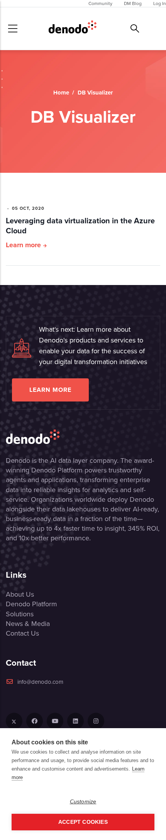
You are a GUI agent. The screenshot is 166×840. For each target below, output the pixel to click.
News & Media (28, 624)
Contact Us (22, 633)
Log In (159, 3)
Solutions (20, 614)
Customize (83, 802)
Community (100, 3)
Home (61, 92)
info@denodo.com (40, 682)
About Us (20, 594)
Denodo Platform (31, 604)
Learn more (23, 245)
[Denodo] (72, 28)
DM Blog (133, 3)
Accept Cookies (83, 822)
